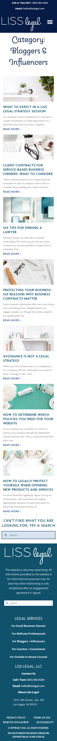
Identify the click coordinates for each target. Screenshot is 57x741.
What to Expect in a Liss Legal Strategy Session (25, 109)
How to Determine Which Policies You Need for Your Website (28, 419)
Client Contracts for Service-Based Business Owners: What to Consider (28, 169)
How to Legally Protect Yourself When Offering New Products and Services (28, 485)
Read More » (12, 129)
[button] (49, 22)
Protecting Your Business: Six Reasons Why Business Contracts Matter (27, 294)
